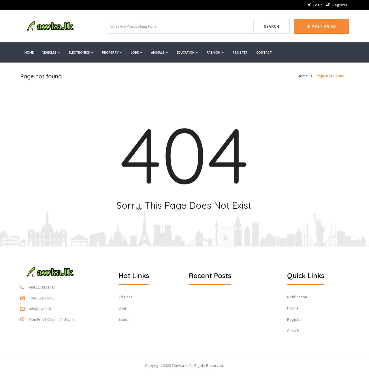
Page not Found (330, 75)
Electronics (80, 52)
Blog (122, 308)
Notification (297, 296)
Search (271, 26)
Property (110, 52)
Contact (264, 52)
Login (317, 4)
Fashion (214, 52)
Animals (158, 52)
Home (29, 52)
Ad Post (125, 296)
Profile (293, 308)
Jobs (135, 52)
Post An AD (323, 26)
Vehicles (49, 52)
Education (186, 52)
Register (339, 4)
